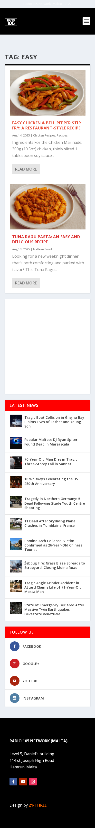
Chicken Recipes (44, 135)
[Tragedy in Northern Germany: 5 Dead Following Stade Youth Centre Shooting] (16, 502)
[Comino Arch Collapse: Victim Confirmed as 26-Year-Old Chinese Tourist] (16, 544)
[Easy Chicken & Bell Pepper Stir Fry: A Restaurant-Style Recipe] (48, 93)
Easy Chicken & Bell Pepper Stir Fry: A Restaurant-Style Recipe (46, 125)
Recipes (62, 135)
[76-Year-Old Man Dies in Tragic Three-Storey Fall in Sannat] (16, 462)
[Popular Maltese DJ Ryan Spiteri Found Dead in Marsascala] (16, 443)
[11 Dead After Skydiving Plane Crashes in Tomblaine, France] (16, 524)
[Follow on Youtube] (23, 781)
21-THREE (38, 805)
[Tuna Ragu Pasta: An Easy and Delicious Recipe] (48, 207)
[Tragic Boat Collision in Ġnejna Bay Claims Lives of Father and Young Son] (16, 421)
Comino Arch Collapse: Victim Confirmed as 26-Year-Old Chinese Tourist (53, 545)
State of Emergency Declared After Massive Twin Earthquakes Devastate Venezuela (54, 609)
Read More (26, 169)
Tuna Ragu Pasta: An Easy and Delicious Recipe (46, 239)
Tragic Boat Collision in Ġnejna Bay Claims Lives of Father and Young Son (54, 421)
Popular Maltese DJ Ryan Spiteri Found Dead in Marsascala (51, 441)
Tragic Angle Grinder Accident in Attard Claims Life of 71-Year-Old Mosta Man (53, 587)
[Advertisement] (47, 346)
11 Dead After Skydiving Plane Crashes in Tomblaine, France (49, 523)
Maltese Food (42, 249)
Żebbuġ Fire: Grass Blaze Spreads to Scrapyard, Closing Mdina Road (54, 565)
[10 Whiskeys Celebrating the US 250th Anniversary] (16, 482)
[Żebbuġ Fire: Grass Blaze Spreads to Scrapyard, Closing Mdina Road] (16, 566)
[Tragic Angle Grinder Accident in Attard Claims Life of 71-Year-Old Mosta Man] (16, 586)
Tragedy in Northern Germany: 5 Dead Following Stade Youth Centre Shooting (54, 503)
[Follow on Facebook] (13, 781)
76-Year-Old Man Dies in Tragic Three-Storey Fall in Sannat (50, 461)
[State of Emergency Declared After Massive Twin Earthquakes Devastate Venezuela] (16, 608)
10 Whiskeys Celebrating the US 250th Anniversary (51, 481)
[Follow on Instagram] (33, 781)
